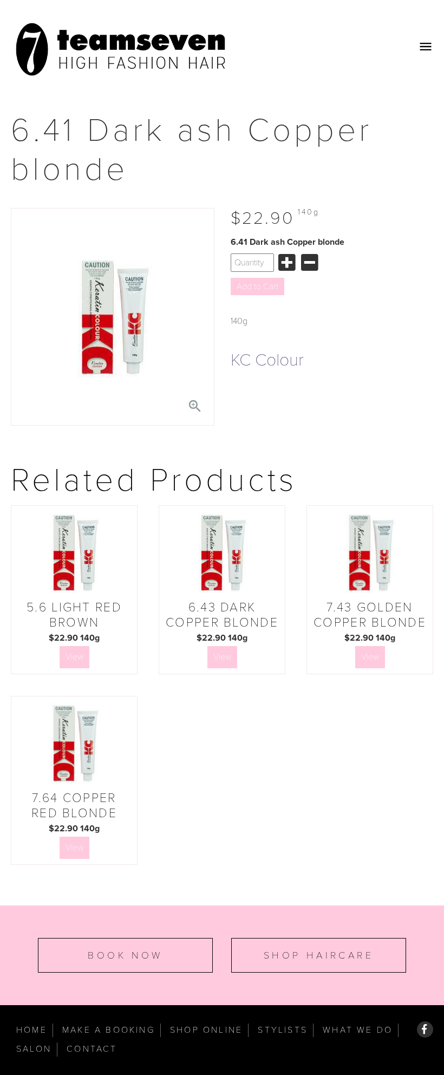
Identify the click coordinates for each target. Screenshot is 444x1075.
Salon (33, 1049)
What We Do (358, 1030)
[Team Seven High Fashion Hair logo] (122, 49)
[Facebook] (425, 1029)
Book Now (125, 955)
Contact (92, 1049)
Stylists (283, 1030)
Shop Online (206, 1030)
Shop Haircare (319, 955)
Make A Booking (108, 1030)
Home (31, 1030)
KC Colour (267, 360)
